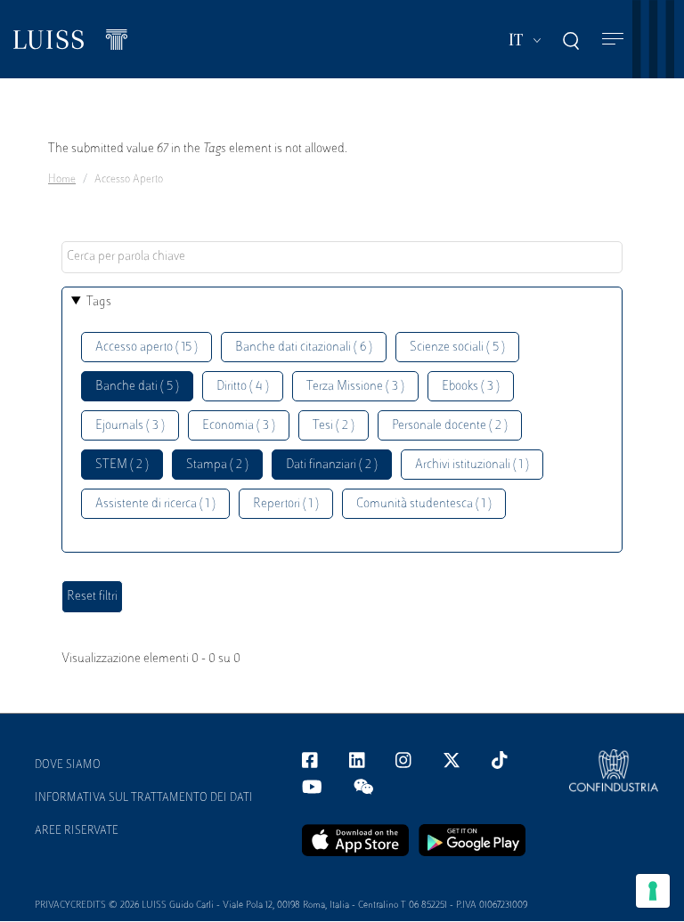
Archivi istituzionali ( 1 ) (472, 465)
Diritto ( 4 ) (242, 386)
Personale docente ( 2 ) (450, 426)
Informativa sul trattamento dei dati (144, 798)
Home (62, 179)
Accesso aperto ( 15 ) (146, 347)
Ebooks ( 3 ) (471, 386)
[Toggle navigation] (612, 39)
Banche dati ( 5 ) (137, 386)
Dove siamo (68, 765)
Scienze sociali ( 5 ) (457, 347)
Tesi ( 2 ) (333, 426)
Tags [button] (98, 302)
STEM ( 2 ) (122, 465)
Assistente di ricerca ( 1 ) (155, 504)
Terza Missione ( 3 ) (355, 386)
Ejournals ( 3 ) (130, 426)
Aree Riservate (76, 831)
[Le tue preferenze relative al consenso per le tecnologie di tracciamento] (653, 891)
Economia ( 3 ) (238, 426)
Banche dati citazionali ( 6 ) (303, 347)
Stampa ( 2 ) (217, 465)
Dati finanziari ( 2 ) (332, 465)
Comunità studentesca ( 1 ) (424, 504)
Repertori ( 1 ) (286, 504)
